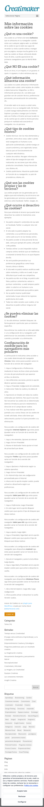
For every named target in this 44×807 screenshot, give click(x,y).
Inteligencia (9, 727)
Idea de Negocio (33, 716)
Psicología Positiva (11, 752)
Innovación (8, 723)
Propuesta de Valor (24, 748)
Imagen (13, 719)
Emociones (21, 709)
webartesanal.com (12, 609)
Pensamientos (27, 741)
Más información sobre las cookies (17, 772)
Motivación (27, 730)
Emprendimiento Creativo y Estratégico (19, 643)
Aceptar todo (22, 791)
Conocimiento (25, 701)
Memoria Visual (10, 730)
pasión (7, 738)
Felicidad (8, 716)
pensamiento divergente (13, 741)
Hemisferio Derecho (19, 716)
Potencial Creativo (11, 745)
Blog (6, 762)
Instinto (28, 723)
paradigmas (32, 734)
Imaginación (22, 719)
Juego (25, 727)
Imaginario (31, 719)
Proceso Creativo (10, 748)
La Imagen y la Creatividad (14, 670)
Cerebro (29, 698)
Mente (19, 730)
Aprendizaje (9, 698)
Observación (22, 734)
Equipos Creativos (11, 673)
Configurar (22, 802)
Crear (34, 701)
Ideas (7, 719)
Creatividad (18, 705)
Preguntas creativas (25, 745)
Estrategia (34, 712)
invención (18, 727)
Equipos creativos (23, 712)
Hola (6, 766)
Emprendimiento (10, 712)
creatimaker (9, 705)
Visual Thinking (23, 752)
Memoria (32, 727)
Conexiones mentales (12, 701)
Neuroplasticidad (10, 663)
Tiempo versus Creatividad (14, 633)
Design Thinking (10, 709)
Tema (6, 624)
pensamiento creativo (18, 738)
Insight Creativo (10, 680)
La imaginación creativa (13, 653)
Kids (6, 769)
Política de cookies (31, 785)
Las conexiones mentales (13, 677)
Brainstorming (19, 698)
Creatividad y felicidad (12, 666)
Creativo (27, 705)
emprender (30, 709)
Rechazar (22, 796)
